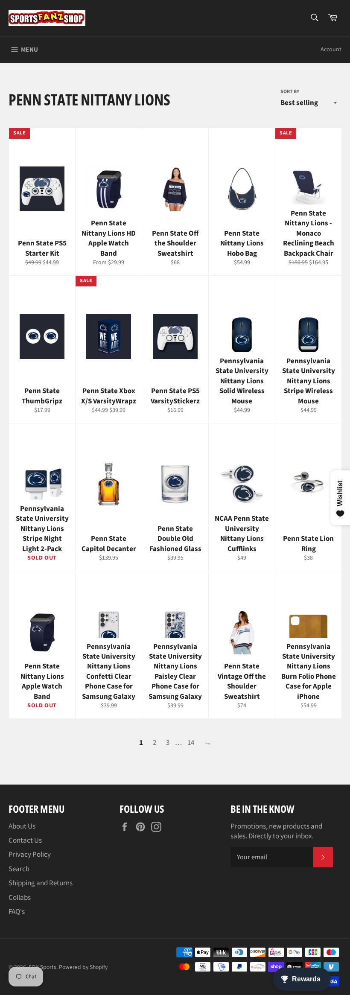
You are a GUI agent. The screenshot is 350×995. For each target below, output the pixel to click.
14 (190, 743)
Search (19, 869)
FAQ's (17, 912)
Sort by (289, 91)
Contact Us (25, 840)
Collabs (20, 898)
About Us (22, 826)
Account (331, 49)
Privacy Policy (30, 854)
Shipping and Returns (41, 883)
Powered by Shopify (83, 967)
